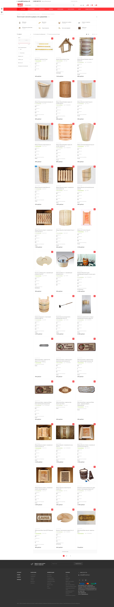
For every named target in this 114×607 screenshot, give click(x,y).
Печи (67, 574)
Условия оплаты (50, 578)
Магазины (49, 574)
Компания (33, 572)
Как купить (49, 576)
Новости (32, 578)
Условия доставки (50, 579)
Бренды (19, 579)
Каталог (19, 572)
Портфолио (33, 576)
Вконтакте (79, 580)
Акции (18, 574)
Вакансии (33, 581)
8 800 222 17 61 (37, 1)
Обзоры (48, 588)
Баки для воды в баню (70, 584)
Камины (67, 579)
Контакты (32, 583)
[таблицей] (96, 34)
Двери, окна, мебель (70, 581)
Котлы (67, 576)
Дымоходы (68, 578)
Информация (50, 572)
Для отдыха (68, 583)
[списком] (95, 34)
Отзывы (32, 579)
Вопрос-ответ (50, 584)
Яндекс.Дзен (85, 580)
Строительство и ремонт (70, 595)
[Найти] (73, 5)
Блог (48, 586)
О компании (33, 574)
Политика (49, 583)
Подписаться (78, 563)
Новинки (67, 593)
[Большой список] (88, 34)
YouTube (82, 580)
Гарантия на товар (51, 581)
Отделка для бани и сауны (71, 586)
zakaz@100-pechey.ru (23, 1)
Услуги (19, 577)
